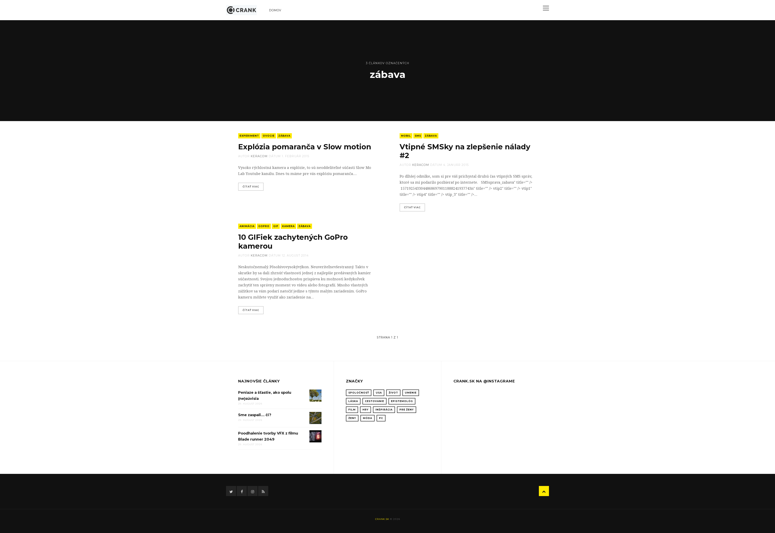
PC (381, 418)
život (393, 392)
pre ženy (406, 409)
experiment (249, 135)
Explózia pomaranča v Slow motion (304, 146)
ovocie (268, 135)
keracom (259, 156)
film (352, 409)
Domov (275, 10)
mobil (406, 135)
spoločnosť (358, 392)
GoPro (263, 226)
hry (365, 409)
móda (367, 418)
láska (353, 401)
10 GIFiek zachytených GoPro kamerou (293, 241)
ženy (352, 418)
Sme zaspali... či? (254, 415)
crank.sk (382, 518)
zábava (284, 135)
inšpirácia (384, 409)
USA (379, 392)
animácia (247, 226)
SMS (418, 135)
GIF (275, 226)
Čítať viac (251, 186)
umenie (411, 392)
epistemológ (402, 401)
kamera (288, 226)
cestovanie (374, 401)
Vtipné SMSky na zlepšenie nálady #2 (465, 151)
